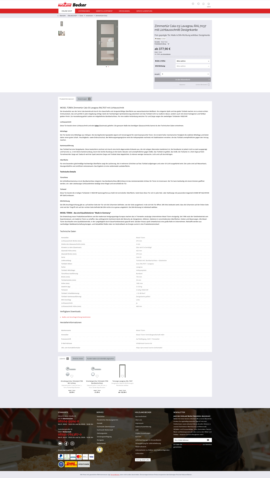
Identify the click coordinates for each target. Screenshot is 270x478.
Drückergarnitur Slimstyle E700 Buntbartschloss (97, 384)
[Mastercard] (79, 457)
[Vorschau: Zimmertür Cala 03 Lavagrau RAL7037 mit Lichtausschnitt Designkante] (61, 23)
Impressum (139, 423)
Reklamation (101, 443)
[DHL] (71, 464)
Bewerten (182, 85)
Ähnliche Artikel (78, 359)
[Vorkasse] (73, 457)
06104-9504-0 (68, 421)
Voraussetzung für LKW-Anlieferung (148, 443)
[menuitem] (193, 3)
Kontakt (99, 423)
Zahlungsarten (102, 433)
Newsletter (101, 416)
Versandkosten (115, 474)
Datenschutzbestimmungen (192, 444)
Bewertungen (84, 99)
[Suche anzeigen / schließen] (193, 3)
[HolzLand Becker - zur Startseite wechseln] (72, 4)
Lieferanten (139, 453)
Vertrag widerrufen (143, 460)
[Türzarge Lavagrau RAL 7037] (122, 371)
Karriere (138, 437)
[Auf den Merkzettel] (72, 376)
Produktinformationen (67, 99)
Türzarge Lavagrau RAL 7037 (122, 383)
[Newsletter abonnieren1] (208, 440)
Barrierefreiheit (140, 416)
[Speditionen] (84, 464)
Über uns (138, 420)
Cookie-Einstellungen (142, 433)
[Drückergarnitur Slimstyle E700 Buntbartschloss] (97, 371)
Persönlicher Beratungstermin (107, 420)
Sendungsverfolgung (104, 437)
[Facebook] (67, 443)
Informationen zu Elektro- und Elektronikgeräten (152, 450)
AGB (136, 430)
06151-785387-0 (70, 434)
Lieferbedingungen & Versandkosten (148, 440)
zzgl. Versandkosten (166, 54)
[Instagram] (73, 443)
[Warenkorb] (209, 3)
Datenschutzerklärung (143, 427)
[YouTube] (61, 443)
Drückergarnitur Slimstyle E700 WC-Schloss (72, 384)
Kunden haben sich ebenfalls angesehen (100, 359)
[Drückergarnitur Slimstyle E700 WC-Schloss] (72, 371)
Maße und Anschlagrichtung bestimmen (76, 317)
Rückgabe (100, 440)
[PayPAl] (61, 457)
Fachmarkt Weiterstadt (105, 430)
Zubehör (64, 359)
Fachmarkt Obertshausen (106, 427)
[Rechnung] (67, 457)
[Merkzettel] (198, 3)
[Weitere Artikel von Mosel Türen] (160, 39)
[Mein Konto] (204, 3)
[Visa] (91, 457)
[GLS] (61, 464)
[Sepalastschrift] (85, 457)
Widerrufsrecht (140, 447)
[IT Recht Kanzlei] (101, 450)
